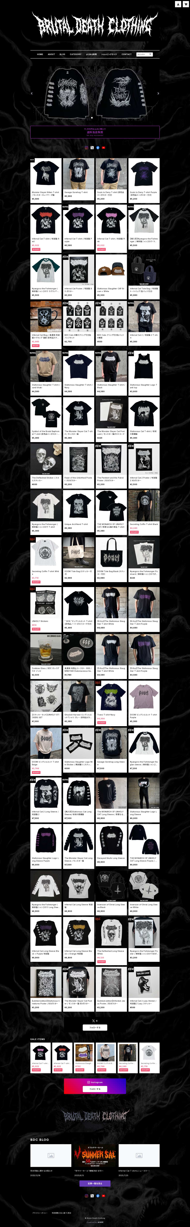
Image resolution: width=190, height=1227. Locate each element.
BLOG (62, 54)
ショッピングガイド (109, 54)
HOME (40, 54)
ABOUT (51, 54)
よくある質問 (91, 54)
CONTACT (127, 54)
